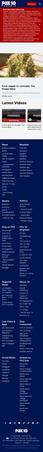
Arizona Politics (25, 212)
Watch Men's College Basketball (25, 391)
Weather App (25, 167)
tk (24, 423)
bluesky (28, 423)
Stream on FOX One (25, 359)
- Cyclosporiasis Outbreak (8, 165)
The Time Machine (23, 261)
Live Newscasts (8, 328)
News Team (24, 307)
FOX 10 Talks (25, 244)
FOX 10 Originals (24, 228)
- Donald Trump (26, 221)
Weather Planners (26, 161)
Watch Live (31, 4)
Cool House (6, 243)
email (33, 423)
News (5, 144)
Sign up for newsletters (24, 334)
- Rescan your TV (26, 312)
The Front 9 (24, 247)
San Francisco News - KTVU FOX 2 (7, 297)
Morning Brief (7, 175)
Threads (5, 375)
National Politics (26, 218)
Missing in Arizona (6, 256)
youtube (19, 423)
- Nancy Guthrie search (8, 261)
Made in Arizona (8, 252)
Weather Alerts (25, 164)
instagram (15, 423)
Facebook (6, 369)
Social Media (8, 357)
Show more (7, 96)
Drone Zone (6, 246)
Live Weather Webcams (7, 331)
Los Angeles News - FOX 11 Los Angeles (7, 290)
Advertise (23, 285)
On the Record (25, 257)
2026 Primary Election (25, 205)
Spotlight (5, 268)
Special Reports (8, 265)
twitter (10, 423)
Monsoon (23, 151)
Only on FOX (8, 226)
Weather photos (26, 351)
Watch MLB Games (24, 375)
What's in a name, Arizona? (26, 274)
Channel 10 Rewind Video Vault (7, 238)
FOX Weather (25, 176)
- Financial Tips (7, 218)
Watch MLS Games (24, 409)
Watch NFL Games (24, 365)
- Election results (26, 209)
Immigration (6, 169)
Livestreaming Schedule (7, 336)
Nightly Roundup (8, 178)
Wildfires (23, 159)
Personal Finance (8, 215)
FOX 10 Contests (26, 328)
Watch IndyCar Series (25, 385)
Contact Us (24, 293)
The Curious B (25, 241)
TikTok (4, 364)
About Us (25, 281)
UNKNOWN (24, 265)
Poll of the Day (7, 181)
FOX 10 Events (25, 330)
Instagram (6, 367)
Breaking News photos (25, 344)
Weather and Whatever (25, 269)
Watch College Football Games (26, 370)
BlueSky (5, 378)
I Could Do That (26, 255)
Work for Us (24, 315)
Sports (4, 187)
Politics (23, 200)
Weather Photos (26, 170)
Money (5, 200)
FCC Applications (26, 301)
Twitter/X (5, 372)
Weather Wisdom (26, 173)
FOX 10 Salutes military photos (25, 339)
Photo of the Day (26, 348)
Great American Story (26, 251)
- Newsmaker (25, 215)
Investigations (7, 249)
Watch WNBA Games (25, 404)
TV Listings (24, 309)
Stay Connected (25, 323)
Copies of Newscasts (24, 297)
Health (4, 161)
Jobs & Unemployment (8, 211)
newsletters (37, 423)
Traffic (4, 189)
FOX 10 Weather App (8, 344)
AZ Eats (23, 233)
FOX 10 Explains (8, 159)
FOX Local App (7, 341)
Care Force (6, 233)
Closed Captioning (24, 289)
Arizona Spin (6, 230)
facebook (6, 423)
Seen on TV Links (8, 184)
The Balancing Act (25, 237)
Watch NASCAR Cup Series (26, 380)
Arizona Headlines (9, 148)
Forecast (23, 148)
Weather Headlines (23, 155)
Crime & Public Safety (7, 155)
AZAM (4, 151)
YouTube (5, 361)
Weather (24, 144)
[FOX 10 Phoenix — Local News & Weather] (9, 4)
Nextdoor (5, 381)
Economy (5, 207)
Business (5, 204)
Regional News (6, 283)
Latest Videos (7, 172)
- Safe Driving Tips (7, 193)
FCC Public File (25, 304)
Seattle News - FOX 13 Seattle (7, 303)
